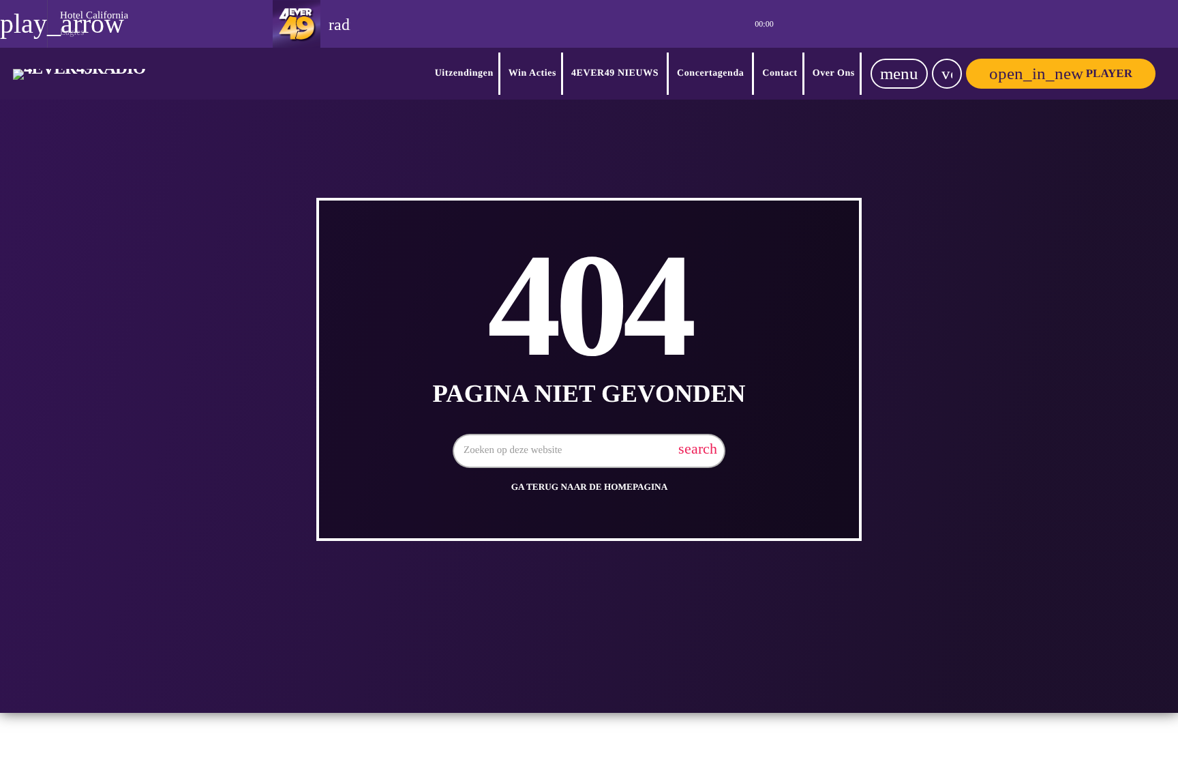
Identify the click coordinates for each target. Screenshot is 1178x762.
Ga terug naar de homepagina (589, 487)
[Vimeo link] (79, 74)
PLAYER (1060, 73)
